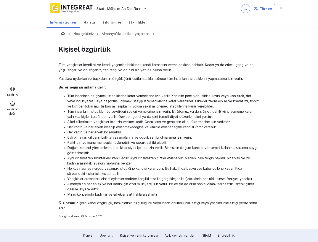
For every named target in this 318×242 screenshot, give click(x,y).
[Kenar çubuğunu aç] (281, 8)
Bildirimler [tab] (112, 22)
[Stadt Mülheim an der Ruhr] (63, 33)
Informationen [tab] (63, 22)
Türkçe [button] (266, 8)
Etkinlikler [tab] (137, 22)
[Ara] (245, 8)
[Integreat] (71, 8)
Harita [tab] (89, 22)
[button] (12, 92)
